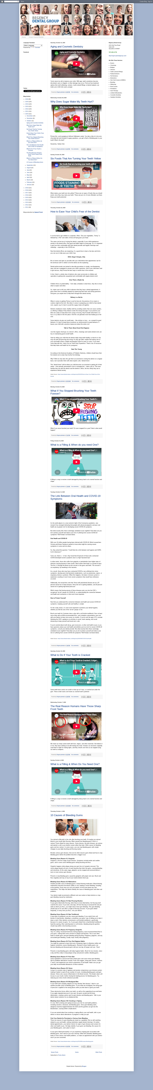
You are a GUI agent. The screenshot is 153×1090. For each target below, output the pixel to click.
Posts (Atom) (61, 1055)
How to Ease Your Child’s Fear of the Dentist (75, 211)
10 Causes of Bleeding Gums (66, 815)
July (28, 170)
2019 (27, 188)
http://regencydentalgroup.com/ (117, 55)
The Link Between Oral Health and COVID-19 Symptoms (35, 145)
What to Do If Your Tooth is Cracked (70, 655)
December (30, 116)
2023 (27, 106)
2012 (27, 205)
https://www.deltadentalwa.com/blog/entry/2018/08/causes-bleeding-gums (75, 1041)
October (29, 121)
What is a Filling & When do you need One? (74, 444)
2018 (27, 190)
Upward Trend (38, 212)
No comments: (75, 92)
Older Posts (98, 1052)
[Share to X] (86, 92)
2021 (27, 111)
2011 (27, 207)
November (30, 118)
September (30, 165)
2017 (27, 192)
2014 (27, 200)
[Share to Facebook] (88, 92)
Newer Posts (54, 1052)
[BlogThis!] (84, 92)
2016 (27, 195)
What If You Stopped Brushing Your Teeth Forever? (35, 137)
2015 (27, 197)
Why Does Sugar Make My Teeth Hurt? (72, 101)
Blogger (84, 1066)
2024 (27, 104)
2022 (27, 109)
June (28, 172)
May (28, 175)
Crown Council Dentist (36, 37)
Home (24, 37)
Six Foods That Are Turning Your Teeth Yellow (75, 158)
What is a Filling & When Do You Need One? (75, 764)
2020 (27, 114)
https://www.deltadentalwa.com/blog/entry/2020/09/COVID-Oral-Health (74, 638)
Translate (37, 47)
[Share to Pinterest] (90, 92)
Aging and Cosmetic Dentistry (66, 46)
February (29, 182)
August (29, 167)
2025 (27, 101)
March (29, 180)
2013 (27, 202)
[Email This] (82, 92)
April (28, 177)
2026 (27, 99)
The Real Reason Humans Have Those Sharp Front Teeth (34, 154)
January (29, 184)
